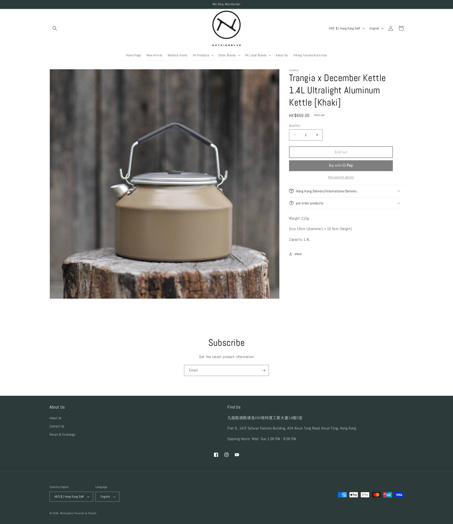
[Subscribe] (263, 370)
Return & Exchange (62, 434)
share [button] (298, 254)
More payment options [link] (341, 177)
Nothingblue (67, 513)
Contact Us (57, 426)
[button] (55, 28)
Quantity (294, 126)
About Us (56, 418)
